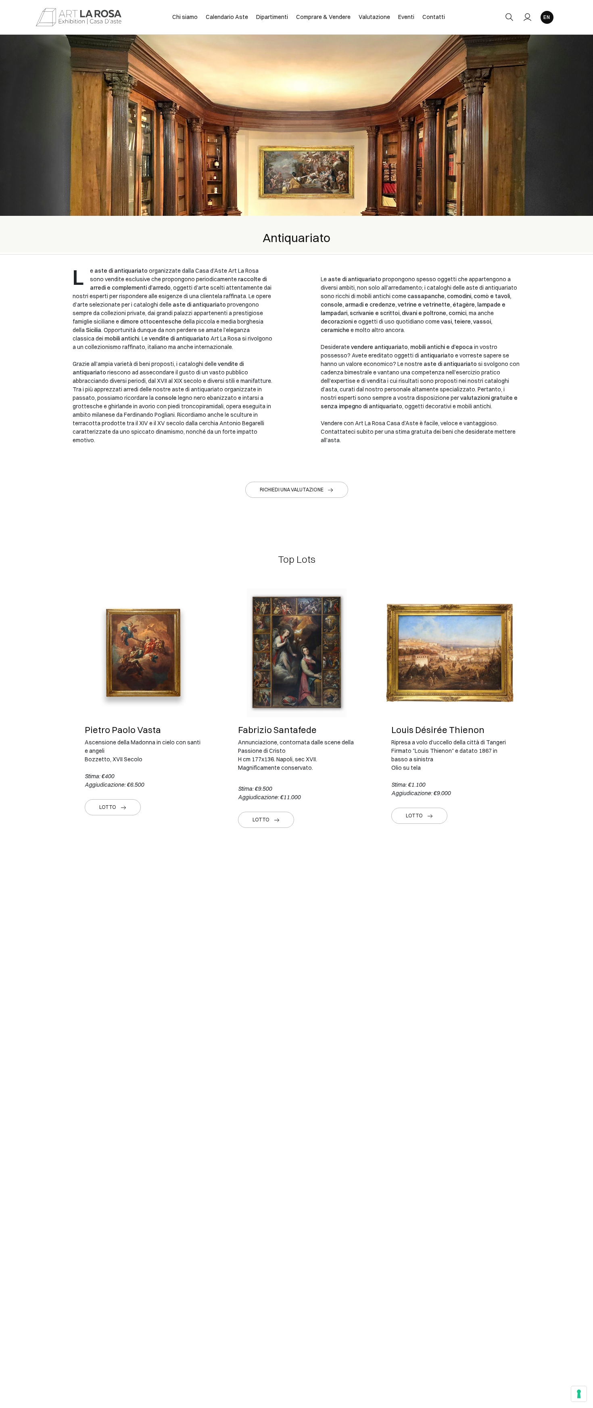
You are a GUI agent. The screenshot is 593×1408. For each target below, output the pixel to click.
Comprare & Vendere (323, 17)
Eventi (406, 17)
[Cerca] (509, 17)
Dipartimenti (272, 17)
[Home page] (79, 17)
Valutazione (374, 17)
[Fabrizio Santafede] (296, 652)
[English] (547, 17)
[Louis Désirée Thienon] (449, 652)
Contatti (433, 17)
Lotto (107, 807)
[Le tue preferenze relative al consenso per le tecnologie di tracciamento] (579, 1394)
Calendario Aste (227, 17)
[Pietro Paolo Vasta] (143, 652)
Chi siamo (185, 17)
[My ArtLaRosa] (527, 17)
